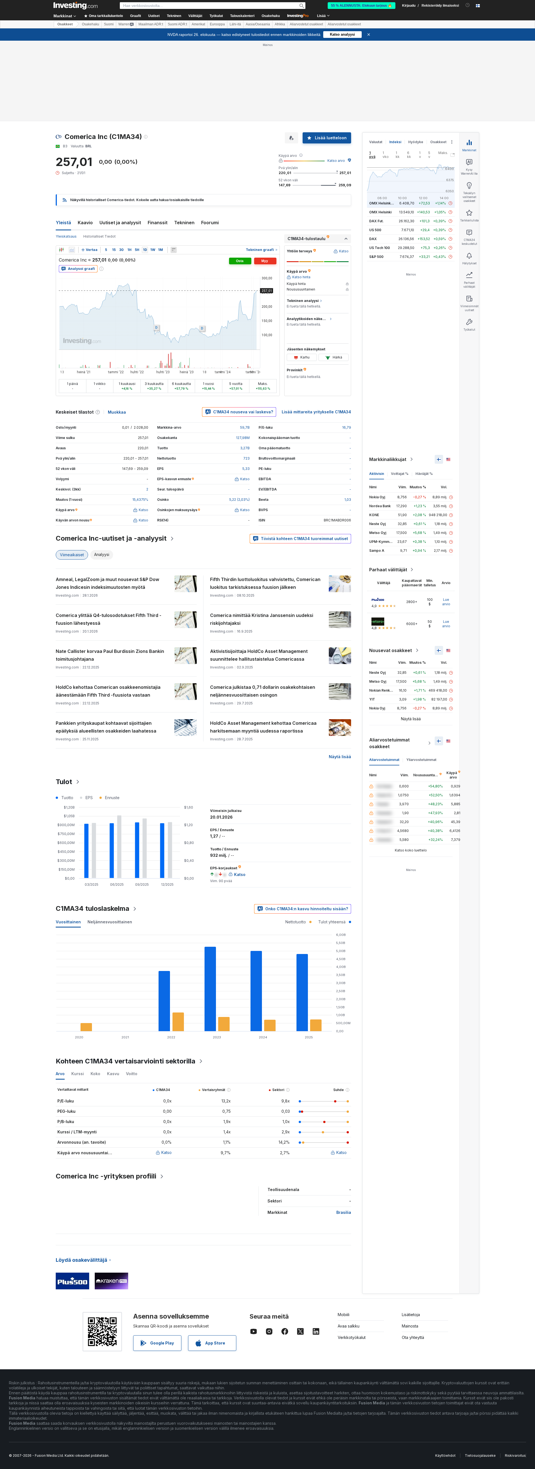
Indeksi (395, 142)
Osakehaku (271, 16)
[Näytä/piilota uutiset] (174, 250)
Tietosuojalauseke (480, 1455)
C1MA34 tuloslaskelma (92, 908)
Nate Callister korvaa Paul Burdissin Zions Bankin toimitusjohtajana (110, 655)
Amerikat (198, 24)
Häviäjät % (424, 474)
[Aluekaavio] (72, 250)
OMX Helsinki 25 (383, 203)
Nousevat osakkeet (390, 650)
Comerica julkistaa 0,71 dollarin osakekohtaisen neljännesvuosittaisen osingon (262, 691)
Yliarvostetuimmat (421, 760)
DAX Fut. (376, 221)
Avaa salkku (348, 1326)
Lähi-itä (235, 24)
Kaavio (85, 222)
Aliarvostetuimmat (384, 760)
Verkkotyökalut (352, 1337)
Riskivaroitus (515, 1455)
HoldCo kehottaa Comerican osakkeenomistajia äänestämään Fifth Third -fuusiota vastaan (108, 691)
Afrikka (280, 24)
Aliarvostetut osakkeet (306, 24)
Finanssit (157, 222)
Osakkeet (65, 24)
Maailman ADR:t (150, 24)
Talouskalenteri (242, 16)
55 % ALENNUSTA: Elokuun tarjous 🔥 (361, 6)
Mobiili (343, 1314)
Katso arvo (336, 160)
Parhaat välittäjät (388, 569)
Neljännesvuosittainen (109, 921)
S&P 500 (376, 257)
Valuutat (375, 142)
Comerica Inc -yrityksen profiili (106, 1176)
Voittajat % (399, 474)
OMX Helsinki (380, 212)
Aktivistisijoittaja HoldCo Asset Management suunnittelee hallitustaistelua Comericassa (259, 655)
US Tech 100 (379, 248)
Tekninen (184, 222)
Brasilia (343, 1212)
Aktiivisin (376, 474)
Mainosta (410, 1326)
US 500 (375, 230)
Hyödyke (415, 142)
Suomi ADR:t (177, 24)
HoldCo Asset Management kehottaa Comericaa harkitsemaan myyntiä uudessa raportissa (263, 727)
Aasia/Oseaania (258, 24)
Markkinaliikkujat (387, 459)
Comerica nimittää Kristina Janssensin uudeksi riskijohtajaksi (261, 619)
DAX (373, 239)
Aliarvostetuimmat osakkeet (389, 743)
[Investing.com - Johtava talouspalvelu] (76, 5)
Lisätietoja (411, 1314)
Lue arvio (446, 601)
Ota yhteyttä (413, 1337)
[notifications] (468, 5)
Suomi (109, 24)
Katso (166, 1152)
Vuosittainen (68, 921)
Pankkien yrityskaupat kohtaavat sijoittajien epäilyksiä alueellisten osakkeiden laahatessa (106, 727)
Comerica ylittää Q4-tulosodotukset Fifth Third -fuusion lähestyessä (108, 619)
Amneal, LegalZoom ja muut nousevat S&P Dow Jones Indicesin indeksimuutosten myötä (107, 583)
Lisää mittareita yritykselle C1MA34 (316, 411)
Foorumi (210, 222)
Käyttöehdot (445, 1455)
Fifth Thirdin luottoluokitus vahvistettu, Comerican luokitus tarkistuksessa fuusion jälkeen (265, 583)
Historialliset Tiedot (99, 236)
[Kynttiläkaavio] (61, 250)
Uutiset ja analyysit (120, 222)
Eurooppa (217, 24)
